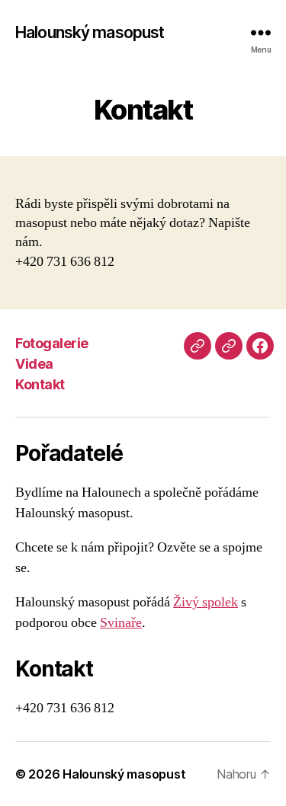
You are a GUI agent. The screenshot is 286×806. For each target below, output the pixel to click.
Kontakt (40, 384)
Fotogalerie (51, 343)
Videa (34, 364)
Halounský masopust (89, 32)
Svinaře (121, 623)
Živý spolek (205, 602)
